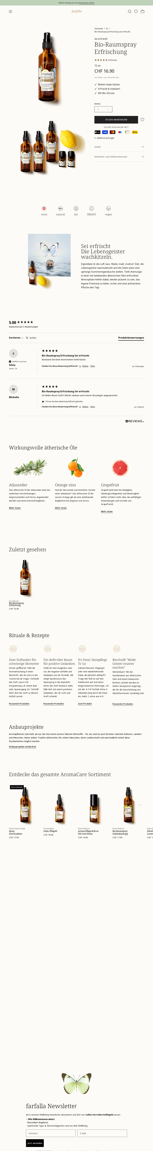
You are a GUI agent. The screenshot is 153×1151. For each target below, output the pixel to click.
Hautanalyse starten (86, 3)
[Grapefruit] (122, 467)
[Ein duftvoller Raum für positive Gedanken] (59, 648)
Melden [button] (85, 366)
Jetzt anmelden (34, 1143)
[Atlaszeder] (30, 467)
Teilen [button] (92, 366)
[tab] (131, 338)
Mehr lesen (15, 508)
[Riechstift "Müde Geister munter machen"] (128, 648)
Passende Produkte (19, 703)
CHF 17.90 (14, 837)
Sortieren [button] (15, 337)
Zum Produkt (85, 703)
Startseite (98, 28)
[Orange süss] (76, 467)
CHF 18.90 (48, 835)
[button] (129, 11)
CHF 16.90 (14, 609)
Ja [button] (80, 366)
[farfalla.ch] (76, 11)
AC (107, 28)
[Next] (140, 805)
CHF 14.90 (83, 837)
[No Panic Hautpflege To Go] (94, 648)
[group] (24, 322)
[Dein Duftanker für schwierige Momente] (24, 648)
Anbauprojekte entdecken (22, 746)
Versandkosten (113, 77)
